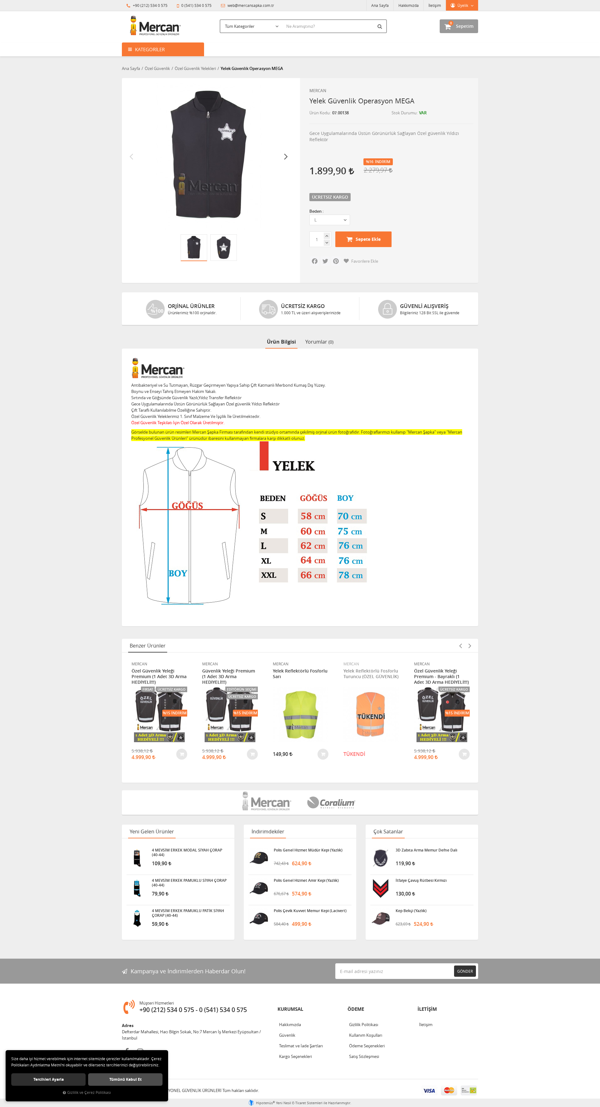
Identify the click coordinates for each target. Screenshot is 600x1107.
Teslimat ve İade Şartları (301, 1046)
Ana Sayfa (380, 5)
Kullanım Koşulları (365, 1035)
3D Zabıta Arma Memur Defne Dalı (426, 850)
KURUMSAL (290, 1009)
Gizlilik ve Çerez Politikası (89, 1092)
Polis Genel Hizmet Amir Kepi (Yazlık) (306, 880)
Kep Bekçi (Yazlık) (411, 910)
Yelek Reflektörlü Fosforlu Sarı (300, 673)
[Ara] (380, 26)
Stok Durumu (404, 113)
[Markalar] (267, 802)
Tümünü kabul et (125, 1079)
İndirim (382, 161)
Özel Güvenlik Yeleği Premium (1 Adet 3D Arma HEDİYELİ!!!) (159, 676)
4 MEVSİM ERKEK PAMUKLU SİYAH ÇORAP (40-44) (189, 882)
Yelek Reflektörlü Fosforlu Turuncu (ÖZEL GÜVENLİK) (370, 673)
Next (286, 156)
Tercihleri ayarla (48, 1079)
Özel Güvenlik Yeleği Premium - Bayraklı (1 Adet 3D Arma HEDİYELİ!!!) (441, 676)
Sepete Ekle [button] (368, 239)
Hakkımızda (408, 5)
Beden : (316, 211)
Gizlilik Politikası (363, 1024)
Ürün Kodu (319, 113)
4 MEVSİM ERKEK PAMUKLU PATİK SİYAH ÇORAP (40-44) (188, 913)
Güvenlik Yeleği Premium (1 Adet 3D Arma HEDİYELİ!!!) (228, 676)
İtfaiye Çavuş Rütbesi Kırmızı (421, 880)
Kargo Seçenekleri (295, 1056)
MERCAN (317, 90)
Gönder (465, 971)
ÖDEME (356, 1009)
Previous (131, 156)
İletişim (434, 5)
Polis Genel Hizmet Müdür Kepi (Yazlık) (308, 850)
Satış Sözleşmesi (364, 1056)
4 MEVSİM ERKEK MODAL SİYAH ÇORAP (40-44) (187, 852)
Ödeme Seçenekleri (367, 1046)
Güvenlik (287, 1035)
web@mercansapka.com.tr (250, 5)
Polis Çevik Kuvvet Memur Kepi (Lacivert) (310, 910)
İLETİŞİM (427, 1009)
